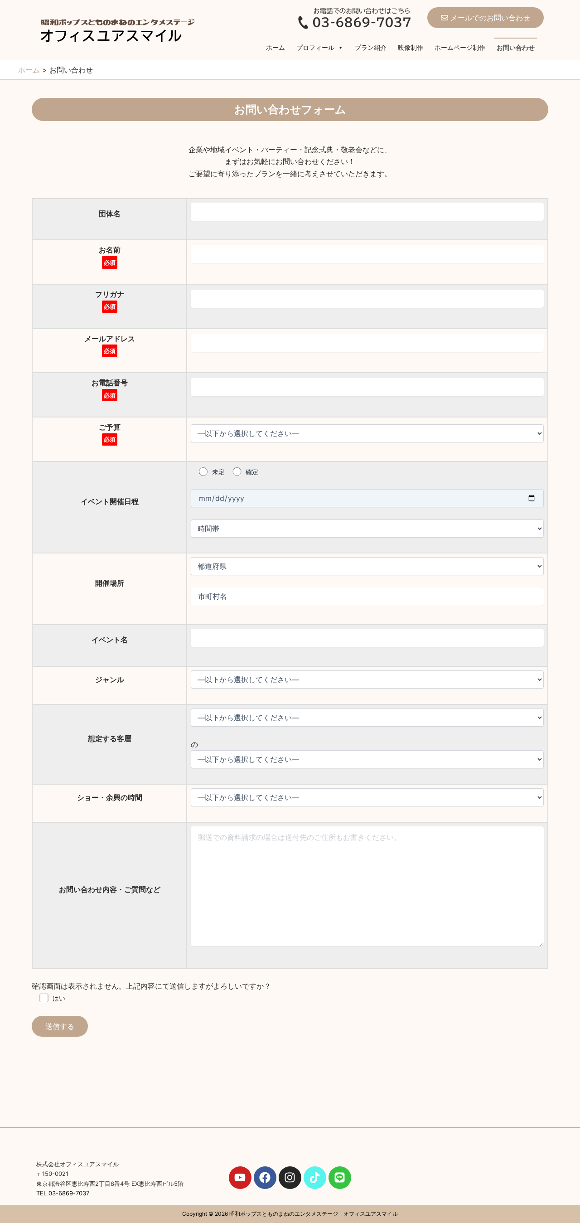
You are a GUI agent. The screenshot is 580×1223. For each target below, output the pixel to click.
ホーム (275, 47)
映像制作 (410, 47)
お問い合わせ (516, 47)
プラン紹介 (371, 47)
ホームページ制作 (460, 47)
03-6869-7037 (68, 1193)
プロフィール (315, 47)
